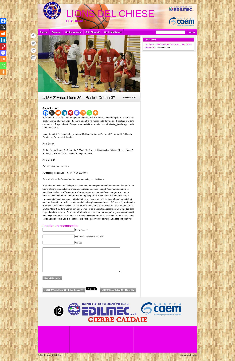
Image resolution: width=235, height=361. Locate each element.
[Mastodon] (77, 113)
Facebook (33, 36)
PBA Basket (76, 21)
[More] (95, 113)
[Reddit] (58, 113)
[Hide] (1, 78)
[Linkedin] (64, 113)
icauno (193, 355)
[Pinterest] (70, 113)
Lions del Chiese (110, 13)
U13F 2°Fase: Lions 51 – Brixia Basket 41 (63, 290)
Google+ (33, 50)
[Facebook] (45, 113)
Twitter (33, 43)
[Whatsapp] (89, 113)
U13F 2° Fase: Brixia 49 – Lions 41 (118, 290)
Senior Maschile (73, 32)
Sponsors (56, 32)
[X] (52, 113)
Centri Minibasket (112, 32)
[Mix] (83, 113)
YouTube (33, 58)
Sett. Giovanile (93, 32)
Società (43, 32)
